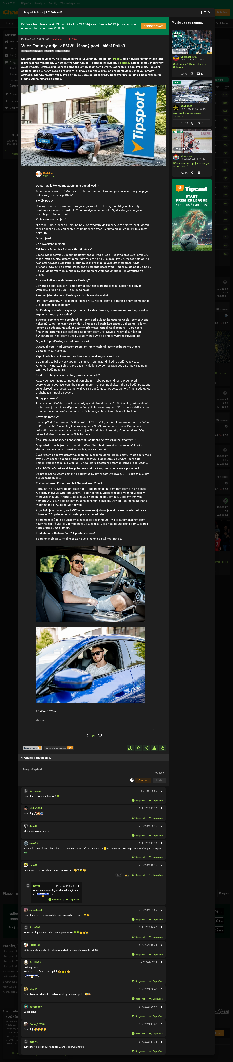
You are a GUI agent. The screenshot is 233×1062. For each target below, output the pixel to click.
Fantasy (125, 63)
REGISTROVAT (153, 26)
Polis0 (117, 59)
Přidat (159, 780)
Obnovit (143, 780)
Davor (36, 885)
